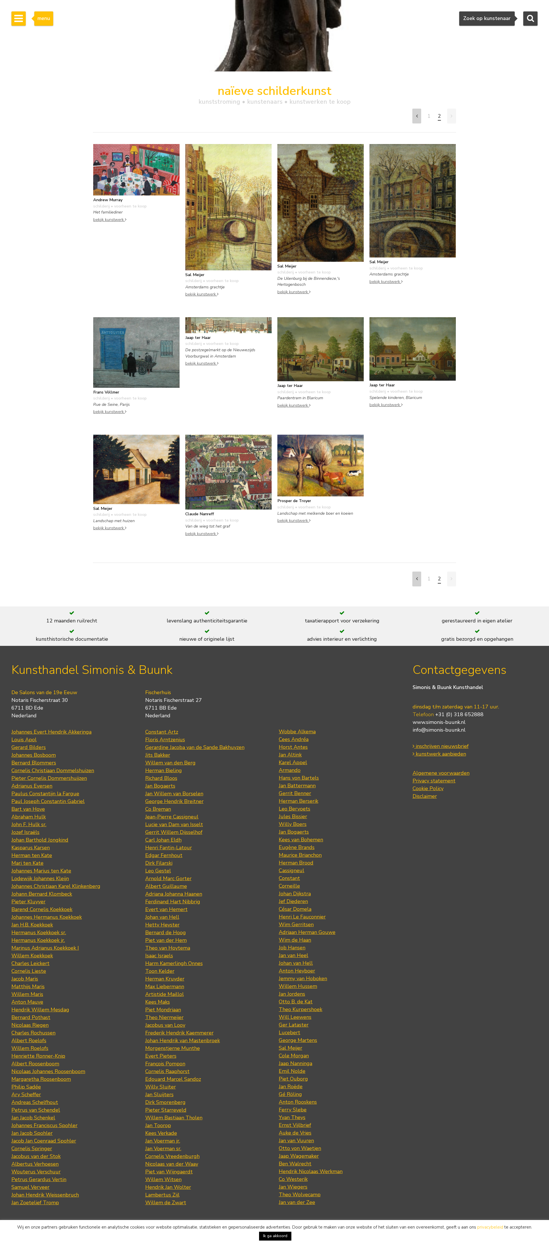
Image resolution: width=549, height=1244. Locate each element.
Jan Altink (290, 754)
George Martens (298, 1040)
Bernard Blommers (33, 762)
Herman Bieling (163, 770)
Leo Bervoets (294, 808)
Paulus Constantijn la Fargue (45, 793)
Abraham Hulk (28, 816)
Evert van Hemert (166, 909)
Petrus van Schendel (35, 1110)
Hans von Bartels (299, 777)
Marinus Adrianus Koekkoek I (45, 948)
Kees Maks (157, 1002)
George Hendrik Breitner (174, 801)
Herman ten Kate (31, 855)
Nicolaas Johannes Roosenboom (48, 1071)
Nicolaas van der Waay (171, 1164)
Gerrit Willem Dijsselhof (173, 832)
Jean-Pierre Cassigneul (171, 816)
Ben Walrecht (295, 1163)
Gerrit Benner (295, 793)
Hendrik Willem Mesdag (40, 1009)
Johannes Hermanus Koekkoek (46, 917)
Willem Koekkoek (32, 955)
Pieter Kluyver (28, 901)
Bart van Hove (28, 809)
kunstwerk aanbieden (440, 753)
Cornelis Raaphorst (167, 1071)
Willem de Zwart (165, 1202)
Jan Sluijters (159, 1094)
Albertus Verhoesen (35, 1164)
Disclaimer (425, 796)
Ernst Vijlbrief (295, 1125)
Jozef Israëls (25, 832)
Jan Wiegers (293, 1186)
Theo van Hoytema (167, 948)
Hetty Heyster (162, 924)
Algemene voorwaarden (441, 773)
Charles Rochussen (33, 1032)
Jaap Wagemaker (299, 1156)
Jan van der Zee (297, 1202)
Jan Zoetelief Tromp (35, 1202)
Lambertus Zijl (162, 1194)
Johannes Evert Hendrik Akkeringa (51, 731)
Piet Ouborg (293, 1078)
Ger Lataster (294, 1024)
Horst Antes (293, 747)
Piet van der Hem (166, 940)
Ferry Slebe (293, 1109)
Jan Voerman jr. (162, 1140)
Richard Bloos (161, 778)
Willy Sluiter (160, 1086)
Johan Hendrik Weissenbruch (45, 1194)
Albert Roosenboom (35, 1063)
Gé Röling (290, 1094)
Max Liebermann (164, 986)
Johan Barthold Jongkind (39, 839)
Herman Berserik (298, 801)
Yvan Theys (292, 1117)
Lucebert (289, 1032)
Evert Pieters (160, 1056)
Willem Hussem (298, 986)
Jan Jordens (292, 994)
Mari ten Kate (27, 863)
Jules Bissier (293, 816)
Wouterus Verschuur (36, 1171)
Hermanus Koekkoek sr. (38, 932)
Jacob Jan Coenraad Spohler (43, 1140)
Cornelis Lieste (28, 971)
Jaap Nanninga (295, 1063)
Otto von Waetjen (300, 1148)
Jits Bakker (157, 755)
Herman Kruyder (164, 978)
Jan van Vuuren (296, 1140)
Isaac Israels (159, 955)
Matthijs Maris (28, 986)
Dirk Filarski (158, 863)
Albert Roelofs (28, 1040)
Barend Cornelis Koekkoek (41, 909)
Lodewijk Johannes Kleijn (40, 878)
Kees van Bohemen (301, 839)
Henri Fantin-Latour (168, 847)
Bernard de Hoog (165, 932)
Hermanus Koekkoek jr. (38, 940)
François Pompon (165, 1063)
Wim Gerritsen (296, 924)
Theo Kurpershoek (300, 1009)
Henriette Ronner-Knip (38, 1056)
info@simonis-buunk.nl (439, 729)
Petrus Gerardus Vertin (38, 1179)
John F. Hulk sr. (28, 824)
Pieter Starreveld (165, 1110)
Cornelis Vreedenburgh (172, 1156)
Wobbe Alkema (297, 731)
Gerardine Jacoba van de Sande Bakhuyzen (194, 747)
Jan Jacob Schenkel (33, 1117)
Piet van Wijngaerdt (169, 1171)
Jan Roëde (291, 1086)
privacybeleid (490, 1227)
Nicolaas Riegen (30, 1025)
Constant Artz (161, 731)
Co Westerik (293, 1179)
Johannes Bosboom (33, 755)
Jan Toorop (158, 1125)
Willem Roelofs (29, 1048)
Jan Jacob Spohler (32, 1133)
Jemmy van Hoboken (303, 978)
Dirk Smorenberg (165, 1102)
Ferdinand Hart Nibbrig (172, 901)
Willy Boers (293, 824)
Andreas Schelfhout (34, 1102)
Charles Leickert (30, 963)
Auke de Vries (295, 1132)
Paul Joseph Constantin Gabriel (48, 801)
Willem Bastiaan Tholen (173, 1117)
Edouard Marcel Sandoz (173, 1079)
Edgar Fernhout (163, 855)
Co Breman (158, 809)
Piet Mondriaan (163, 1009)
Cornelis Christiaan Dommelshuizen (52, 770)
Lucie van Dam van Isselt (174, 824)
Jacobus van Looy (165, 1025)
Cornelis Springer (31, 1148)
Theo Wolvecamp (300, 1194)
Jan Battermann (297, 785)
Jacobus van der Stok (36, 1156)
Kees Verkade (161, 1133)
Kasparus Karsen (30, 847)
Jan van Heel (293, 955)
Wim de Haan (295, 940)
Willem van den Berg (170, 762)
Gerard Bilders (28, 747)
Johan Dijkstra (295, 893)
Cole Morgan (294, 1055)
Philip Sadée (26, 1086)
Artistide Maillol (164, 994)
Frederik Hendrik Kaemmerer (179, 1032)
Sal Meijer (290, 1048)
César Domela (295, 909)
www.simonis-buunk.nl (439, 722)
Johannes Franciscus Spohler (44, 1125)
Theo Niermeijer (164, 1017)
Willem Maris (27, 994)
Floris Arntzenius (165, 739)
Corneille (289, 885)
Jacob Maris (24, 978)
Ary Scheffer (26, 1094)
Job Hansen (292, 947)
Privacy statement (434, 780)
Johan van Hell (162, 917)
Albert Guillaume (166, 886)
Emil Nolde (292, 1071)
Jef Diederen (293, 901)
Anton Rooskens (298, 1102)
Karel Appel (293, 762)
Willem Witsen (163, 1179)
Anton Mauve (27, 1002)
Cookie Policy (428, 788)
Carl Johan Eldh (163, 839)
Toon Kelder (159, 971)
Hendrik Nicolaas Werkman (311, 1171)
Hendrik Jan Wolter (168, 1187)
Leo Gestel (158, 870)
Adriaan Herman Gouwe (307, 932)
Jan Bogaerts (160, 785)
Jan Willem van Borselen (174, 793)
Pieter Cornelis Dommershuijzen (49, 778)
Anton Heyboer (297, 970)
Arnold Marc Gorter (168, 878)
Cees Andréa (294, 739)
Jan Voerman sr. (163, 1148)
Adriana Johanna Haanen (173, 893)
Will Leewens (295, 1017)
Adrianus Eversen (31, 785)
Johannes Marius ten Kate (41, 870)
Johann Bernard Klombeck (41, 893)
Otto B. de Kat (296, 1001)
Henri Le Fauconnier (302, 916)
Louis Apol (24, 739)
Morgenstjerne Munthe (172, 1048)
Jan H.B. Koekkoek (32, 924)
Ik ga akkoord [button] (275, 1236)
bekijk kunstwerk (109, 219)
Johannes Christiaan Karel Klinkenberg (55, 886)
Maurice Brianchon (300, 855)
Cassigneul (291, 870)
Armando (290, 770)
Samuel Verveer (30, 1187)
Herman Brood (296, 862)
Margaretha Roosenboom (41, 1079)
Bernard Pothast (30, 1017)
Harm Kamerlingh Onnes (174, 963)
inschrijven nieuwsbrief (441, 746)
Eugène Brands (297, 847)
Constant (289, 878)
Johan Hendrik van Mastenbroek (182, 1040)
